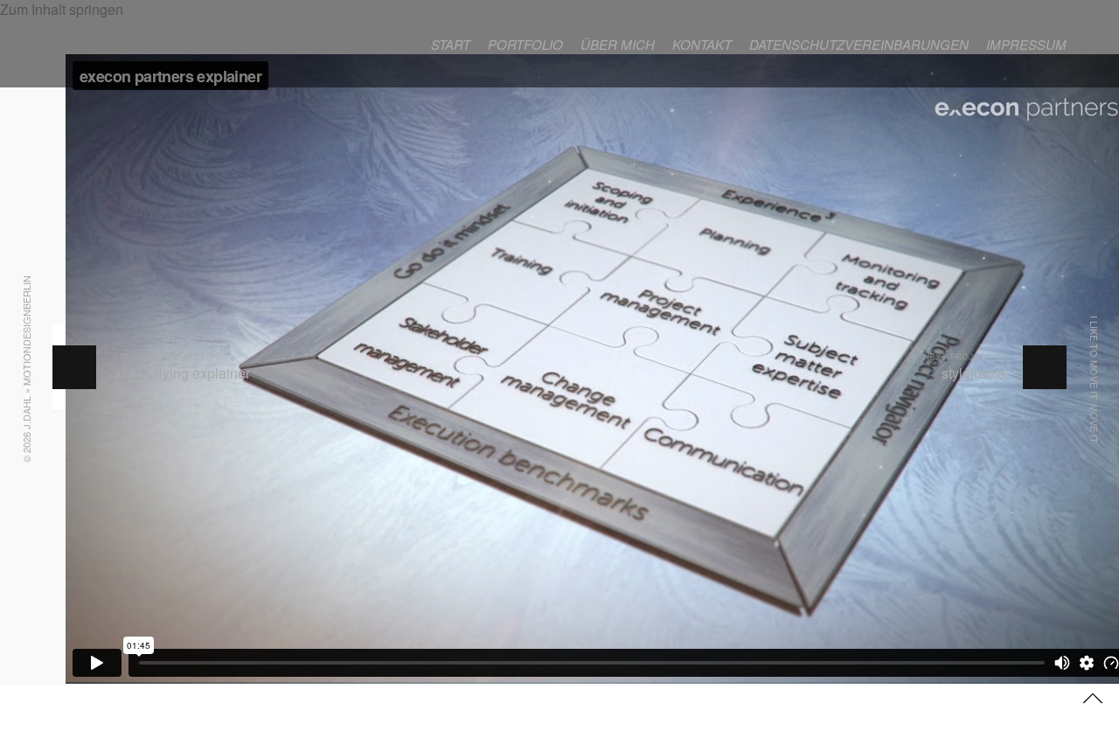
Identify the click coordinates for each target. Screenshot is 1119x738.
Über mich (617, 44)
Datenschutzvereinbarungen (859, 44)
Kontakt (702, 44)
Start (450, 44)
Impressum (1026, 44)
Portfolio (525, 44)
